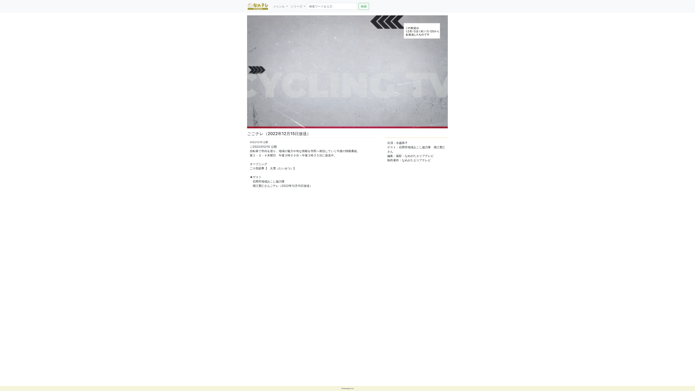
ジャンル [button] (279, 6)
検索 (364, 6)
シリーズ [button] (297, 6)
